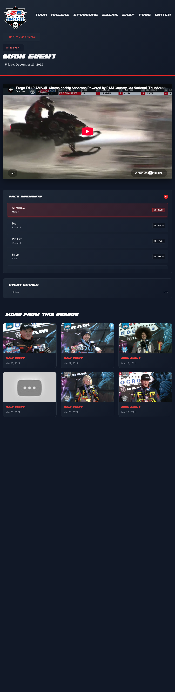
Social (110, 14)
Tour (41, 14)
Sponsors (85, 14)
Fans (145, 14)
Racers (60, 14)
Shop (128, 14)
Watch (163, 14)
